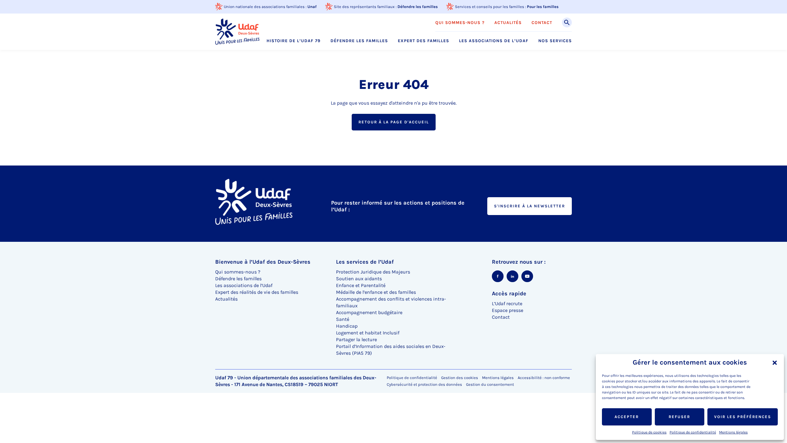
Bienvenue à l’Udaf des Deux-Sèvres (262, 261)
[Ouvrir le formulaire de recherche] (567, 22)
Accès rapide (509, 293)
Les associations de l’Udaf (493, 40)
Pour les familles (543, 6)
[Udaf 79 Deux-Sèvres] (237, 31)
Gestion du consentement (490, 384)
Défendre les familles (417, 6)
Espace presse (507, 310)
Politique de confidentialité (693, 432)
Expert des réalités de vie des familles (256, 292)
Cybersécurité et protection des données (424, 384)
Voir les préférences (742, 416)
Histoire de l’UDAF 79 (294, 40)
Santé (342, 319)
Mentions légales (733, 432)
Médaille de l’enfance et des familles (376, 292)
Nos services (555, 40)
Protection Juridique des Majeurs (373, 272)
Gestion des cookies (459, 377)
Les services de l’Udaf (365, 261)
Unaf (312, 6)
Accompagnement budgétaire (369, 312)
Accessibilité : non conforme (544, 377)
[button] (775, 363)
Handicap (347, 326)
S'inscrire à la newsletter (529, 206)
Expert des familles (423, 40)
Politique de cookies (649, 432)
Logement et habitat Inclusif (367, 333)
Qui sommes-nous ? (459, 22)
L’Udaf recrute (507, 303)
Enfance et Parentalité (361, 285)
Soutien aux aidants (359, 278)
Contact (542, 22)
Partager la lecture (356, 339)
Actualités (508, 22)
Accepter (627, 416)
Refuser (679, 416)
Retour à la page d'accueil (393, 122)
